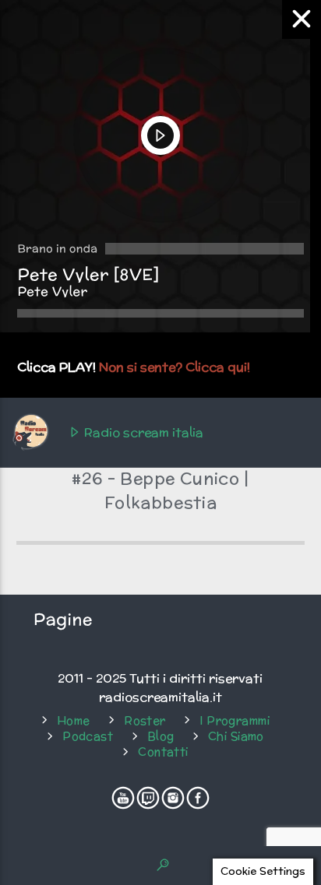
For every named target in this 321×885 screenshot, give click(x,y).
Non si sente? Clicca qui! (174, 367)
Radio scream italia (142, 432)
